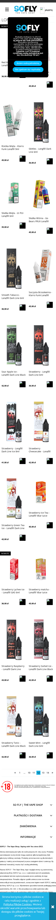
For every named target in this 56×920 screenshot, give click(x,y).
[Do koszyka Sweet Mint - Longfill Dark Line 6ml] (50, 755)
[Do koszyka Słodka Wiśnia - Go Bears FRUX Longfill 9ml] (50, 231)
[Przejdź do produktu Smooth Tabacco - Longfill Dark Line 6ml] (13, 268)
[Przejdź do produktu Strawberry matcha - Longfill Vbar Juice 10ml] (40, 569)
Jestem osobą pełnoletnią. (28, 63)
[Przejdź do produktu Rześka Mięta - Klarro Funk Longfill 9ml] (13, 120)
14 (48, 772)
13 (43, 772)
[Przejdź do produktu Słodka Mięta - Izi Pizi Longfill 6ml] (13, 192)
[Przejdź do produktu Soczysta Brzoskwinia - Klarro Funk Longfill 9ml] (40, 267)
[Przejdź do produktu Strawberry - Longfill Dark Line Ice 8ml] (13, 422)
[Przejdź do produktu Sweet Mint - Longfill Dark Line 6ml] (40, 716)
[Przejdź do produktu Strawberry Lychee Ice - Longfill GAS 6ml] (13, 569)
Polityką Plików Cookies (17, 904)
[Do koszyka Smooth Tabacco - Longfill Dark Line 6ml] (22, 307)
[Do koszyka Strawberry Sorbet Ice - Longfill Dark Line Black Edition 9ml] (50, 679)
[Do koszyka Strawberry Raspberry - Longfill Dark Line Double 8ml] (22, 679)
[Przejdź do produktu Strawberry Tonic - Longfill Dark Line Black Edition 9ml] (13, 716)
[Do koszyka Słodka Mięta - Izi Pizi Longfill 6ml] (22, 225)
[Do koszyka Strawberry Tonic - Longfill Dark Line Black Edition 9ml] (22, 755)
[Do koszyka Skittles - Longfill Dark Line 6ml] (50, 161)
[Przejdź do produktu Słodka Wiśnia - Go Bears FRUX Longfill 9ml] (40, 195)
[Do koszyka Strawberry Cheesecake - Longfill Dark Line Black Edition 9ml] (50, 461)
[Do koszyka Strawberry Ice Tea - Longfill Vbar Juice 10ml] (50, 525)
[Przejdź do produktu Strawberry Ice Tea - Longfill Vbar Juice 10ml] (40, 492)
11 (34, 772)
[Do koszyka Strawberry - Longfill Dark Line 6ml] (50, 384)
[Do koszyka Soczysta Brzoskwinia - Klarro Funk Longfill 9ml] (50, 305)
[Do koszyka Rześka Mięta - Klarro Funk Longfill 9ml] (22, 159)
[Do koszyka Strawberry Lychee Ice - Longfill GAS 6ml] (22, 602)
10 (29, 772)
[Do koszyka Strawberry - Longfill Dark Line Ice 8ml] (22, 461)
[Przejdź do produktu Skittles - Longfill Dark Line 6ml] (40, 122)
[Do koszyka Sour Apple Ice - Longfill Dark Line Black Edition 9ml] (22, 384)
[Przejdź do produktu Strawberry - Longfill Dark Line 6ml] (40, 345)
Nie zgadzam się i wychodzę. (28, 69)
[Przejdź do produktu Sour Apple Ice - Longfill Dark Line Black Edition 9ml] (13, 345)
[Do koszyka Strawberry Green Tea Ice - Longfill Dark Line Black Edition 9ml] (22, 538)
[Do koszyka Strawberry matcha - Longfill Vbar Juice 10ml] (50, 602)
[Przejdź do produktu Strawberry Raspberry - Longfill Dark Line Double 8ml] (13, 639)
